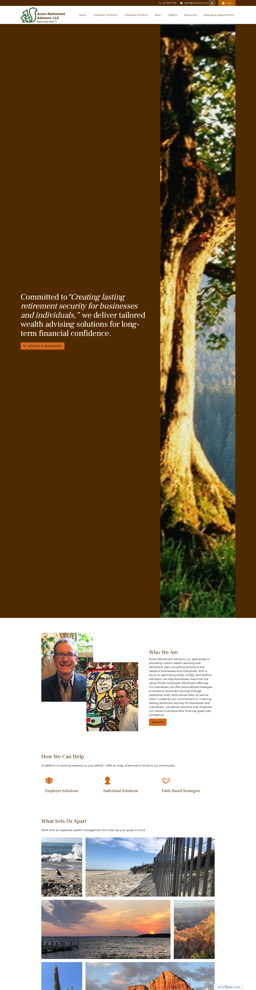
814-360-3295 (169, 3)
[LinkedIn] (212, 3)
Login (229, 3)
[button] (83, 15)
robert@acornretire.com (196, 3)
